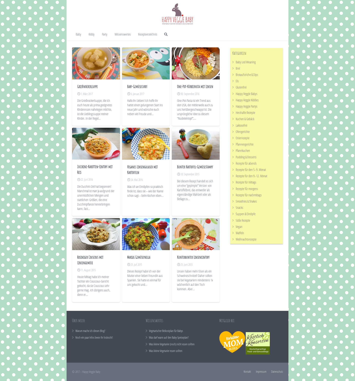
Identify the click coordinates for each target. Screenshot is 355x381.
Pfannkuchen (243, 150)
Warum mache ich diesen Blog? (90, 331)
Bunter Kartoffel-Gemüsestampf (195, 166)
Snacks (239, 207)
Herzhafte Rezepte (245, 112)
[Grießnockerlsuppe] (96, 63)
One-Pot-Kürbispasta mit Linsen (195, 86)
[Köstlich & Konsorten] (258, 353)
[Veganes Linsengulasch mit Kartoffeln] (146, 144)
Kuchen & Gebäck (245, 119)
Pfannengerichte (244, 144)
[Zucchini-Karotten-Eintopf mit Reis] (96, 143)
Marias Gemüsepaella (138, 257)
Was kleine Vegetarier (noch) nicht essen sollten (172, 344)
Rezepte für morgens (247, 188)
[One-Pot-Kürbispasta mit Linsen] (196, 63)
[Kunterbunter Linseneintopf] (196, 234)
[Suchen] (166, 34)
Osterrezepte (242, 138)
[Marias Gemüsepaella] (146, 234)
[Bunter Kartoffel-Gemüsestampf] (196, 144)
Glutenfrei (241, 87)
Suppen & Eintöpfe (246, 214)
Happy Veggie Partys (246, 106)
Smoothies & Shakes (246, 201)
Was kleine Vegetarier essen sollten (165, 351)
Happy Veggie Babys (246, 93)
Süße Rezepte (243, 220)
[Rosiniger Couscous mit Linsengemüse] (96, 234)
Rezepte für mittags (246, 182)
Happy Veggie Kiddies (247, 100)
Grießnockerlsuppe (87, 86)
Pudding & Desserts (246, 157)
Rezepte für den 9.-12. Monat (251, 176)
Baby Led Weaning (246, 62)
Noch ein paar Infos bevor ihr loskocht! (94, 337)
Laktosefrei (241, 125)
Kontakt (247, 372)
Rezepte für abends (246, 163)
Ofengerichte (243, 131)
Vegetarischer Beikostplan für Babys (166, 331)
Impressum (261, 372)
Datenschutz (277, 372)
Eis (237, 81)
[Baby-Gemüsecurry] (146, 63)
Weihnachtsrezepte (246, 239)
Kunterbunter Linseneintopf (193, 257)
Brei (238, 68)
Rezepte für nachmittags (249, 195)
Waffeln (240, 233)
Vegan (239, 226)
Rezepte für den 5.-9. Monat (251, 169)
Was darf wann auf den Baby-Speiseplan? (169, 337)
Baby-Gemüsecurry (137, 86)
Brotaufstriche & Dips (247, 74)
